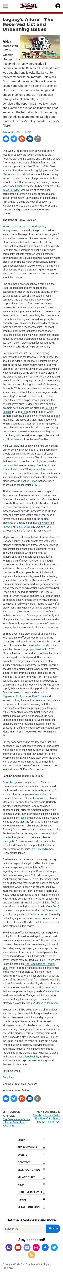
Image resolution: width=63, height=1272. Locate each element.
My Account (26, 1177)
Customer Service (30, 1192)
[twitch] (8, 1248)
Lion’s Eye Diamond (35, 849)
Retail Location (29, 1207)
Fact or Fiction (29, 481)
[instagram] (36, 1248)
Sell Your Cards (29, 1169)
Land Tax (37, 841)
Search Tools (27, 1147)
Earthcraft (35, 914)
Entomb (50, 910)
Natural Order (22, 526)
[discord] (27, 1248)
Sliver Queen (13, 439)
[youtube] (17, 1248)
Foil (24, 411)
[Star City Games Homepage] (31, 5)
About (22, 1199)
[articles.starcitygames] (31, 1255)
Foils (36, 404)
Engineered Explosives (16, 696)
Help (21, 1184)
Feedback (30, 1056)
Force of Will (10, 469)
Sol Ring (49, 407)
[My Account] (57, 6)
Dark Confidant (40, 696)
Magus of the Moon (47, 1003)
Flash (23, 817)
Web (42, 798)
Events (22, 1154)
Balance (7, 411)
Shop (21, 1139)
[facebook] (45, 1248)
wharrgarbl (8, 841)
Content (24, 1162)
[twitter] (54, 1248)
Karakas (39, 649)
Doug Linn (10, 132)
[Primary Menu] (5, 6)
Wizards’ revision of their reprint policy (24, 226)
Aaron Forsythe (11, 190)
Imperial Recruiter (43, 469)
